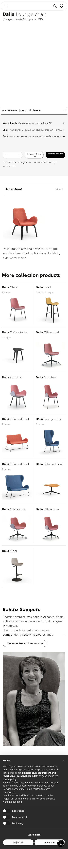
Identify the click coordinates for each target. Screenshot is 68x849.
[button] (61, 843)
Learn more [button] (34, 834)
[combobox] (34, 111)
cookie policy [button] (10, 779)
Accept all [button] (49, 842)
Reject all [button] (18, 842)
